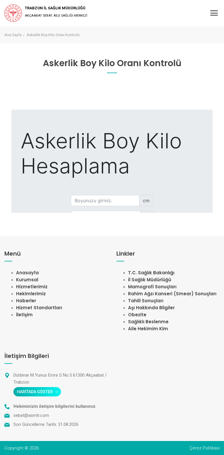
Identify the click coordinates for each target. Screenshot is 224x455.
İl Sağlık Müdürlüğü (149, 280)
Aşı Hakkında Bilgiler (151, 308)
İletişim (24, 315)
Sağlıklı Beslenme (148, 322)
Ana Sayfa (13, 35)
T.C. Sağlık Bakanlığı (151, 273)
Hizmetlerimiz (32, 287)
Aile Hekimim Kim (148, 329)
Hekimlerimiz (31, 294)
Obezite (137, 315)
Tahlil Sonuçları (145, 301)
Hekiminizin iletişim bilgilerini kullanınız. (55, 406)
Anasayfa (27, 273)
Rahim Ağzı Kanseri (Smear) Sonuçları (172, 294)
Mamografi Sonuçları (152, 287)
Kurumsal (27, 280)
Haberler (26, 301)
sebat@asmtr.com (31, 415)
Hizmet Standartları (39, 308)
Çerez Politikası (205, 448)
